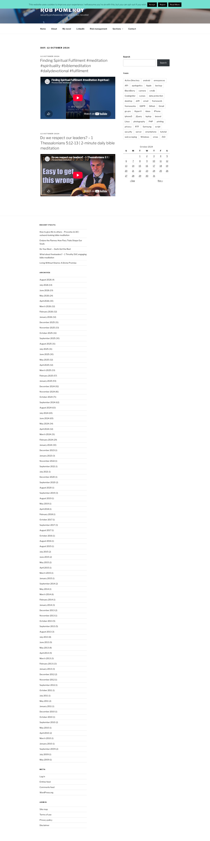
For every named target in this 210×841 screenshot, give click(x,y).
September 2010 (47, 722)
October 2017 (46, 519)
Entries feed (45, 782)
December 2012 (47, 674)
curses (142, 96)
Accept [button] (152, 4)
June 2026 (44, 290)
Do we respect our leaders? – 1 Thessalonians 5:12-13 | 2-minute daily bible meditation (77, 143)
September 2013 (47, 626)
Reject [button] (162, 4)
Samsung (147, 126)
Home (43, 29)
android (146, 80)
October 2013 (46, 621)
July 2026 (44, 285)
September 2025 (47, 338)
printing (160, 121)
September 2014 (47, 583)
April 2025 (44, 365)
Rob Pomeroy (62, 10)
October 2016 (46, 535)
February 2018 (46, 514)
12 (167, 161)
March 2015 (45, 573)
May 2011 (44, 701)
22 (140, 171)
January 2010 (46, 743)
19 (167, 166)
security (128, 132)
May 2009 (44, 759)
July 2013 (44, 637)
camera (142, 90)
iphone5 (128, 116)
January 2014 (46, 605)
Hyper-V (138, 111)
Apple (148, 85)
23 (147, 171)
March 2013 (45, 658)
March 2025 (45, 370)
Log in (42, 776)
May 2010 (44, 727)
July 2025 (44, 349)
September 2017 (47, 525)
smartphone (150, 132)
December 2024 (47, 386)
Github (152, 106)
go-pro (128, 111)
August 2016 (45, 541)
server (139, 132)
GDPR (142, 106)
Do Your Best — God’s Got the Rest (55, 249)
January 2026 (46, 317)
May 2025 (44, 359)
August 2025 (46, 343)
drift (138, 101)
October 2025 (46, 333)
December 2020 (47, 477)
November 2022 (47, 461)
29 (140, 176)
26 (167, 171)
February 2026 (46, 311)
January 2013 (46, 669)
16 (147, 166)
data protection (156, 96)
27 (126, 176)
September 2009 (48, 749)
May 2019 (44, 503)
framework (157, 101)
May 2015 (44, 562)
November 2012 (47, 679)
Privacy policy (46, 820)
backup (158, 85)
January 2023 (46, 455)
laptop (148, 116)
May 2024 (44, 423)
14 (133, 166)
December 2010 (47, 711)
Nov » (160, 180)
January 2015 (46, 578)
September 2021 (47, 466)
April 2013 (44, 653)
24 (154, 171)
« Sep (132, 180)
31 (154, 176)
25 (160, 171)
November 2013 (47, 615)
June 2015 (44, 557)
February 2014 (46, 599)
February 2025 (46, 375)
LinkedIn (80, 29)
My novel (66, 29)
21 (133, 171)
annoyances (159, 80)
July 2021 (44, 471)
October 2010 (46, 717)
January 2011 (46, 706)
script (157, 126)
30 (147, 176)
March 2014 (45, 594)
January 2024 (46, 445)
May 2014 (44, 589)
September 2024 (47, 402)
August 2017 (45, 530)
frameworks (130, 106)
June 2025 (44, 354)
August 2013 (45, 631)
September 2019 (47, 493)
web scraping (131, 137)
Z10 (163, 137)
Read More (175, 4)
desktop (128, 101)
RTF (137, 126)
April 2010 (44, 733)
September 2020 (47, 482)
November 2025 (47, 327)
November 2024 (47, 391)
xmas (155, 137)
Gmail (161, 106)
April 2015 (44, 567)
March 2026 (45, 306)
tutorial (163, 132)
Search (126, 56)
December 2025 (47, 322)
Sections (117, 29)
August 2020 (46, 487)
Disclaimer (44, 825)
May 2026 (44, 295)
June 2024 (44, 418)
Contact (132, 29)
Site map (44, 809)
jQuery (139, 116)
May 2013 (44, 647)
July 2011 (44, 695)
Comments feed (47, 787)
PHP (151, 121)
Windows (145, 137)
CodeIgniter (130, 96)
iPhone (157, 111)
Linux (127, 121)
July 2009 (44, 754)
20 (126, 171)
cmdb (152, 90)
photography (139, 121)
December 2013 (47, 610)
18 (161, 166)
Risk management (98, 29)
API (126, 85)
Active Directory (132, 80)
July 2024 (44, 413)
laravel (158, 116)
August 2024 (46, 407)
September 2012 (47, 685)
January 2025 (46, 381)
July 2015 (44, 551)
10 (154, 161)
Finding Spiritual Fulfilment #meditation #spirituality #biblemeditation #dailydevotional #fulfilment (73, 65)
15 (140, 166)
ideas (147, 111)
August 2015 (45, 546)
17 (154, 166)
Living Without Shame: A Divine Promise (58, 263)
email (145, 101)
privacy (128, 126)
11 (161, 161)
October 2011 (46, 690)
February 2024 (46, 439)
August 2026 (46, 279)
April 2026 (44, 301)
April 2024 (44, 429)
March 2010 (45, 738)
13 (126, 166)
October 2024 (46, 397)
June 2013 (44, 642)
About (54, 29)
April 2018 (44, 509)
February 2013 (46, 663)
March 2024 (45, 434)
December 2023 (47, 450)
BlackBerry (130, 90)
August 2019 (45, 498)
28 (133, 176)
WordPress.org (46, 792)
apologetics (137, 85)
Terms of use (45, 814)
